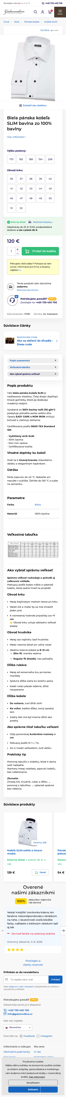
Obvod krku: (15, 170)
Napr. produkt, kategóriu (26, 40)
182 (21, 159)
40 (50, 178)
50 (50, 198)
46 (11, 198)
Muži (16, 21)
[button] (35, 12)
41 (11, 188)
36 (11, 178)
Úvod (6, 21)
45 (50, 188)
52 (21, 208)
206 (50, 159)
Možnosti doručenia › (28, 290)
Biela (38, 504)
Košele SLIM (50, 21)
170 (11, 159)
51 (11, 208)
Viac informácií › (16, 136)
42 (21, 188)
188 (31, 159)
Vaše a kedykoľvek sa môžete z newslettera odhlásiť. (31, 987)
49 (40, 198)
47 (21, 198)
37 (21, 178)
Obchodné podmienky (17, 1051)
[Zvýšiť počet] (17, 249)
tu (19, 270)
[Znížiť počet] (17, 253)
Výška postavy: (16, 150)
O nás (37, 1051)
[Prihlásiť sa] (42, 12)
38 (30, 178)
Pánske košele (31, 21)
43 (30, 188)
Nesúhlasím (33, 1082)
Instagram (46, 1036)
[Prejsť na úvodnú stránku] (14, 12)
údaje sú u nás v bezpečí (21, 986)
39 (40, 178)
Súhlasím (33, 1089)
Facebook (29, 1036)
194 (41, 159)
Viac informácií (37, 1077)
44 (40, 188)
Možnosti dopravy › (43, 222)
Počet (11, 251)
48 (30, 198)
